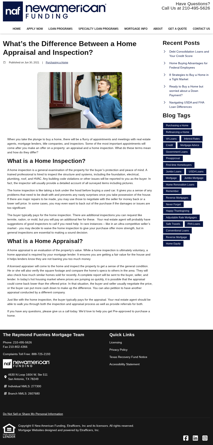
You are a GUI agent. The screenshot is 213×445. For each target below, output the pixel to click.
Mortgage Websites (31, 430)
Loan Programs (60, 28)
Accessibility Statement (124, 364)
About (158, 28)
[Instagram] (205, 438)
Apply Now (35, 28)
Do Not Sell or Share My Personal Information (33, 413)
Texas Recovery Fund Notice (128, 357)
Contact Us (201, 28)
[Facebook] (185, 438)
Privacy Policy (118, 349)
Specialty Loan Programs (98, 28)
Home (17, 28)
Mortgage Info (135, 28)
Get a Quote (177, 28)
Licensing (115, 342)
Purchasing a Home (57, 62)
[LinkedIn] (195, 438)
